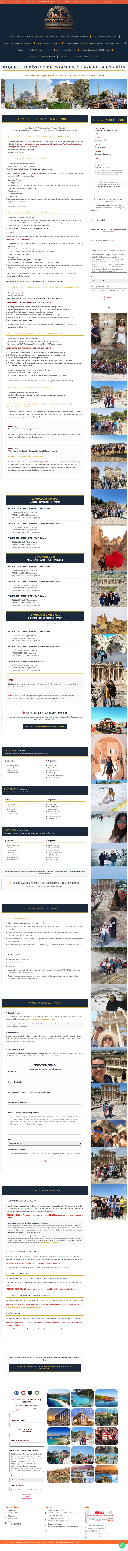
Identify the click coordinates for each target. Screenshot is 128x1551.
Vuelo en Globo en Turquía (50, 1243)
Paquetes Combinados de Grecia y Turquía (105, 43)
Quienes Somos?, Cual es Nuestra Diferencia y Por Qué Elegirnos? (45, 1367)
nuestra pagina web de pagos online (40, 1019)
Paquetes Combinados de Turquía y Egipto (34, 50)
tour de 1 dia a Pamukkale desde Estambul (24, 1307)
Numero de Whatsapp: (16, 1149)
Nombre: (12, 1072)
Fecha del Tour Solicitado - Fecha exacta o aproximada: (29, 1092)
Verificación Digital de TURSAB (42, 56)
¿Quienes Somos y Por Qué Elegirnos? (95, 50)
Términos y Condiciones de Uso (85, 56)
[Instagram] (30, 1393)
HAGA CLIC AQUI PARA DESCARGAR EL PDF (26, 456)
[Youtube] (23, 1393)
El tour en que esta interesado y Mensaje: (24, 1112)
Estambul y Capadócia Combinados (41, 36)
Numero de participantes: (18, 1102)
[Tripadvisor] (37, 1393)
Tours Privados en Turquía (75, 43)
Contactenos (64, 56)
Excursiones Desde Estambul (65, 50)
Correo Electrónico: (16, 1082)
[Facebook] (16, 1393)
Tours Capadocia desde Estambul (73, 36)
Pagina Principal (16, 36)
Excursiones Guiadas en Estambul (17, 43)
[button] (122, 1545)
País (10, 1139)
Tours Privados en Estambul (47, 43)
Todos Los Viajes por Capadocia (105, 36)
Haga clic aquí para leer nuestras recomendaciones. (44, 726)
